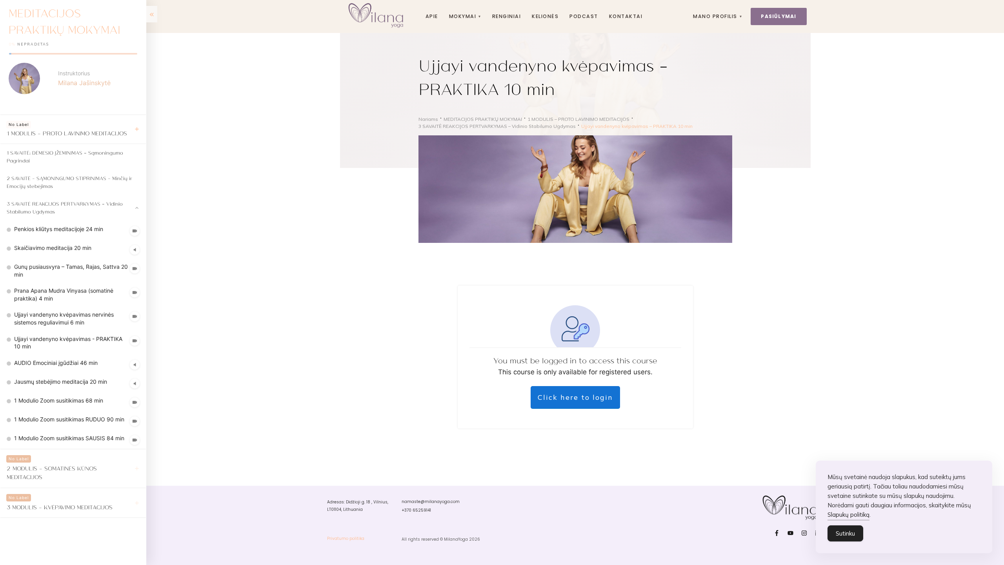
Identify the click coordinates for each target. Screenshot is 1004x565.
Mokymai (465, 16)
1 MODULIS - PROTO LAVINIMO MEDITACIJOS (67, 133)
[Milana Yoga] (377, 16)
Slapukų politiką (848, 514)
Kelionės (545, 16)
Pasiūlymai (778, 16)
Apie (432, 16)
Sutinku (845, 533)
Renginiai (506, 16)
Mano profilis (717, 16)
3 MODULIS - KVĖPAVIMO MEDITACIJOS (60, 506)
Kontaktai (625, 16)
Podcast (583, 16)
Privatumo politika (345, 538)
